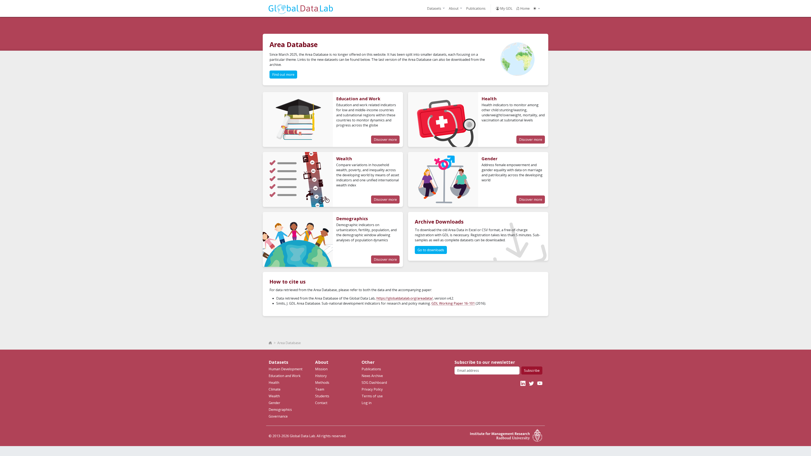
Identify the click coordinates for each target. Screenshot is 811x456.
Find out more (283, 74)
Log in (366, 402)
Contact (321, 402)
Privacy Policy (372, 389)
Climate (274, 389)
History (321, 375)
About (454, 8)
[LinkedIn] (522, 383)
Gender (274, 402)
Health (274, 382)
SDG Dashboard (374, 382)
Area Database (289, 343)
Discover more (385, 139)
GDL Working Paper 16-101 (453, 303)
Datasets (434, 8)
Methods (322, 382)
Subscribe (532, 370)
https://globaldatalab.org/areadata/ (404, 298)
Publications (476, 8)
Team (319, 389)
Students (322, 396)
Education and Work (285, 375)
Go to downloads (431, 250)
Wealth (274, 396)
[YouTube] (539, 383)
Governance (278, 416)
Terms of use (372, 396)
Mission (321, 369)
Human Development (285, 369)
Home (524, 8)
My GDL (506, 8)
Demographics (280, 409)
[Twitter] (531, 383)
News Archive (372, 375)
